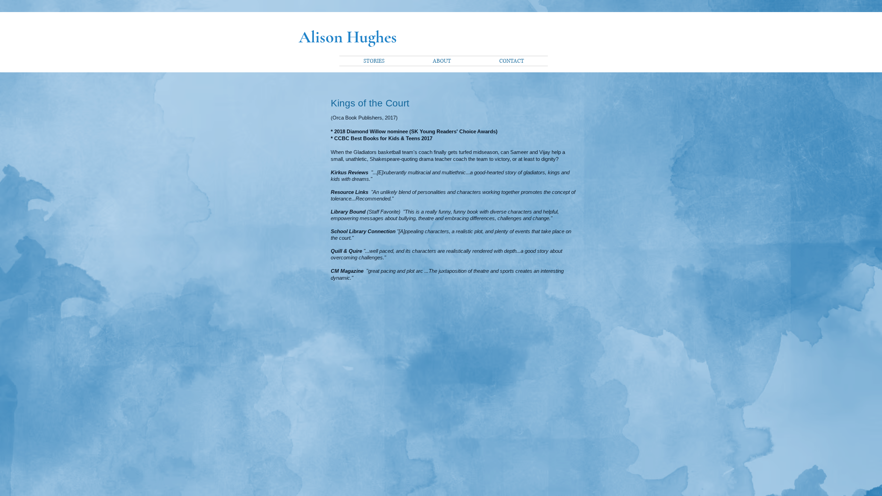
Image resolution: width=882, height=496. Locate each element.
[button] (374, 61)
